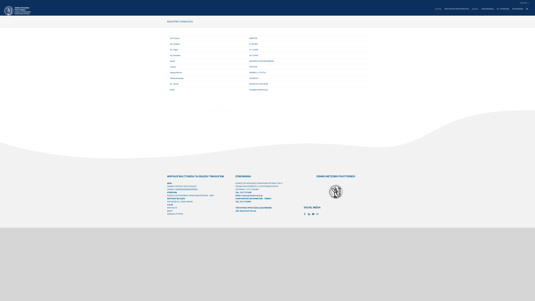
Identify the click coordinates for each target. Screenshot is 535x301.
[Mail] (317, 214)
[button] (527, 9)
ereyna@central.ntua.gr (252, 195)
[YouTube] (313, 214)
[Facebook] (305, 214)
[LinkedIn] (309, 214)
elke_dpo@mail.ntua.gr (245, 211)
